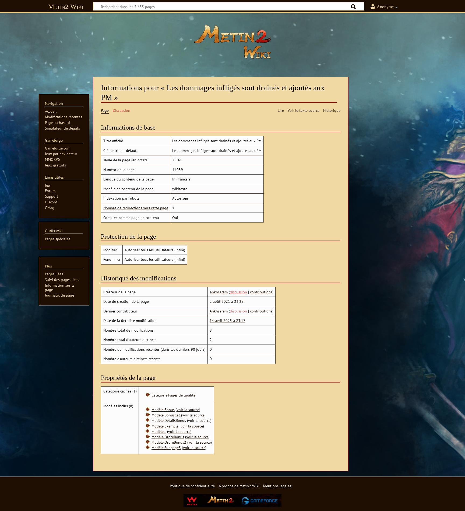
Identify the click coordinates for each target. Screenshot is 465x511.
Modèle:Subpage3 (166, 447)
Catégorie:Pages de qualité (173, 395)
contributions (261, 291)
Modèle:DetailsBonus (169, 420)
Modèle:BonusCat (166, 415)
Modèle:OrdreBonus (168, 436)
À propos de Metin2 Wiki (239, 485)
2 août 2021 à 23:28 (227, 301)
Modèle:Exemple (165, 426)
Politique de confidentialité (192, 485)
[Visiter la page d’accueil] (232, 42)
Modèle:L (159, 431)
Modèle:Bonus (163, 409)
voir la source (188, 409)
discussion (238, 291)
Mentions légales (277, 485)
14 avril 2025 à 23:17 (227, 320)
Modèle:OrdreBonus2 (169, 442)
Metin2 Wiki (65, 6)
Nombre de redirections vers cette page (135, 207)
